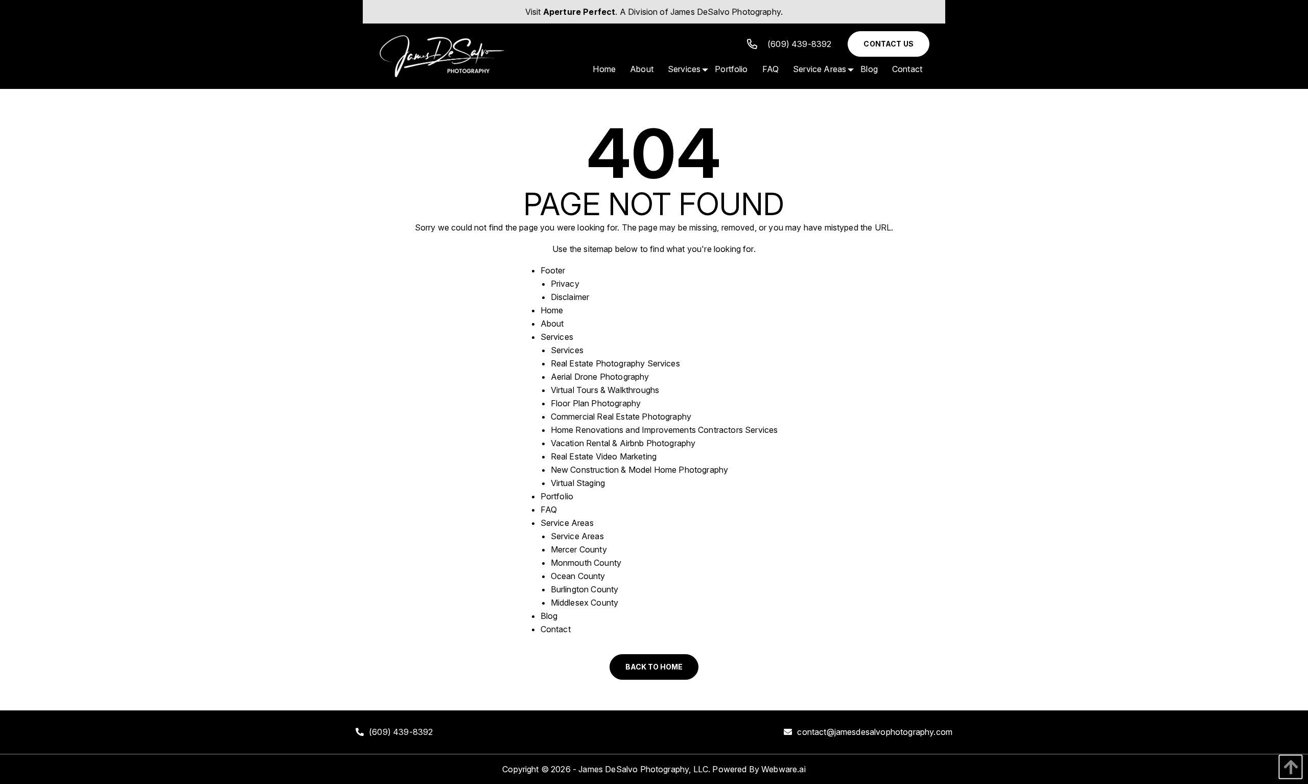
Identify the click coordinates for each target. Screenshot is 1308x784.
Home (552, 310)
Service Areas (567, 523)
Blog (549, 616)
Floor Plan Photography (596, 403)
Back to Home (654, 666)
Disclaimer (570, 297)
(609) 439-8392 (799, 44)
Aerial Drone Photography (600, 377)
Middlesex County (585, 602)
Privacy (565, 284)
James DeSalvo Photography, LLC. (644, 769)
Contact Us (888, 43)
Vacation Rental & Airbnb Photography (623, 443)
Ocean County (578, 576)
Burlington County (585, 589)
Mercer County (579, 549)
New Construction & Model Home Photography (640, 470)
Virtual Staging (578, 483)
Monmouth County (586, 563)
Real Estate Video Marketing (604, 456)
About (552, 323)
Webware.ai (783, 769)
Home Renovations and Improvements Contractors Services (664, 430)
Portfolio (557, 496)
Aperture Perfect (579, 12)
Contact (556, 629)
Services (557, 337)
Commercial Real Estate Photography (621, 416)
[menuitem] (604, 69)
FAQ (549, 509)
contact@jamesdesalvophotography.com (874, 732)
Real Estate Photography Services (615, 363)
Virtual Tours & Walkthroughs (605, 390)
